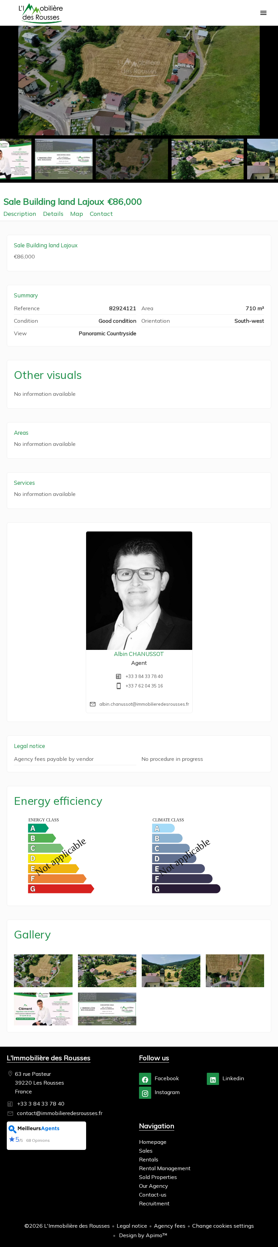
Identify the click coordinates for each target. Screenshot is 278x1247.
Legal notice (132, 1225)
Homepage (41, 13)
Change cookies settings (223, 1225)
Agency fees (169, 1225)
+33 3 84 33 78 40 (144, 676)
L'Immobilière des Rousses (49, 1057)
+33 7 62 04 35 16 (144, 685)
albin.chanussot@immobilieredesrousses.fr (144, 704)
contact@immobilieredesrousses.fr (59, 1113)
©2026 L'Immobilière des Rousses (67, 1225)
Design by (142, 1235)
